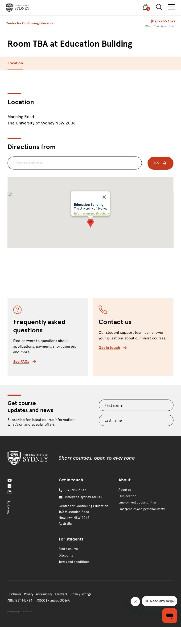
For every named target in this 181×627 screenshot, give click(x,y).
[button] (90, 223)
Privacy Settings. (81, 594)
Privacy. (29, 594)
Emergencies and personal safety (142, 509)
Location (15, 63)
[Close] (104, 197)
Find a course (68, 549)
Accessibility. (44, 594)
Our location (127, 496)
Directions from (32, 147)
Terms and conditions (74, 562)
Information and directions (92, 213)
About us (125, 490)
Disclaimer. (14, 594)
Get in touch (109, 347)
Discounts (66, 555)
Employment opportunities (137, 502)
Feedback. (61, 594)
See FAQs (21, 361)
